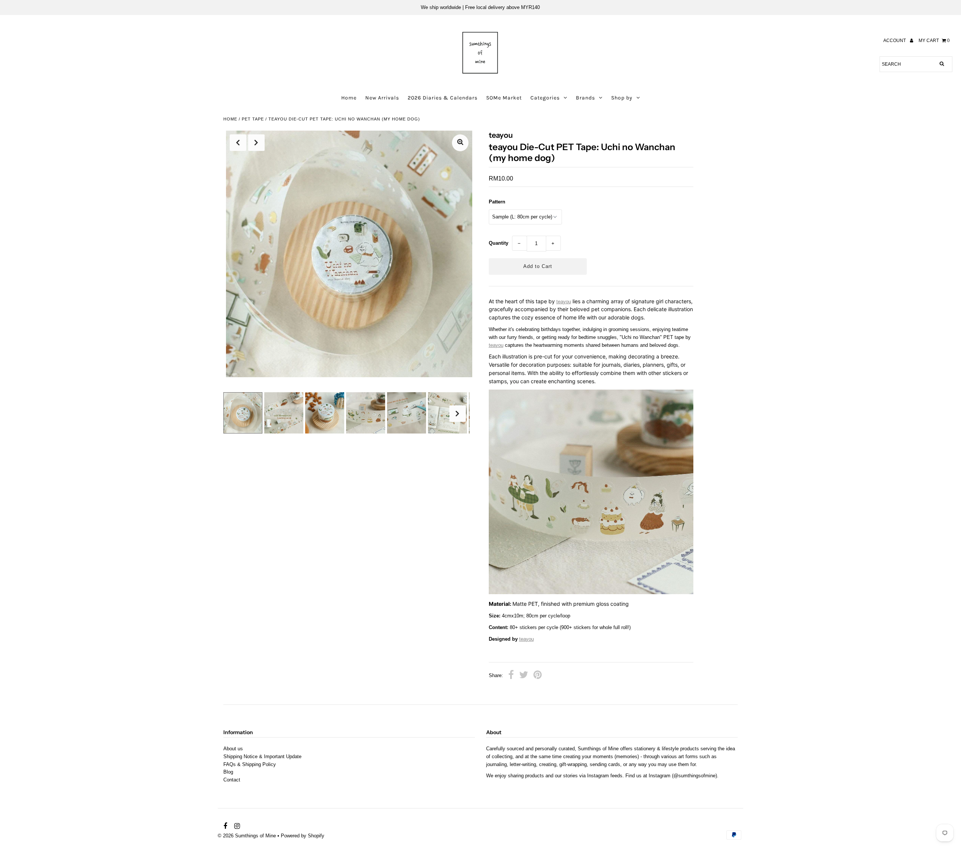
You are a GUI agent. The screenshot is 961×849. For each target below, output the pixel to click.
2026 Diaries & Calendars (442, 98)
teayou (563, 301)
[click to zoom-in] (460, 142)
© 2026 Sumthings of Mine (247, 835)
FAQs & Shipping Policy (249, 764)
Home (349, 98)
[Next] (256, 142)
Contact (231, 780)
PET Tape (253, 119)
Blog (228, 772)
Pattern (497, 202)
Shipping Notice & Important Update (262, 756)
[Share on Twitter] (523, 676)
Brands (585, 98)
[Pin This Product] (537, 676)
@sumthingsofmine (694, 775)
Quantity (498, 243)
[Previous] (238, 142)
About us (233, 748)
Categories (545, 98)
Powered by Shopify (302, 835)
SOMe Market (504, 98)
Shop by (622, 98)
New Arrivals (382, 98)
